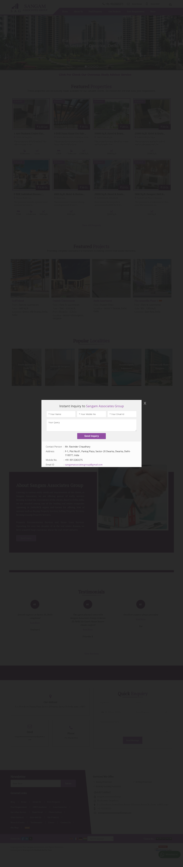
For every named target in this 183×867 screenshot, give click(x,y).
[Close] (145, 403)
